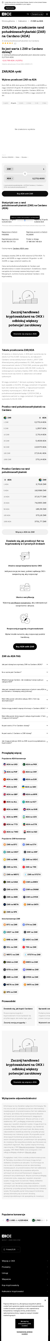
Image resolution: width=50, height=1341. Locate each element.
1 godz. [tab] (5, 103)
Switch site (10, 8)
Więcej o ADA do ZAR (25, 532)
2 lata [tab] (44, 103)
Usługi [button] (5, 1273)
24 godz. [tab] (13, 103)
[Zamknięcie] (45, 1300)
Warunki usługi (30, 1152)
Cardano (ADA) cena (20, 248)
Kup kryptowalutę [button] (10, 1285)
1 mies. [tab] (29, 103)
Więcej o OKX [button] (8, 1261)
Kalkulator (22, 21)
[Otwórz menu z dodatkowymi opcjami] (47, 14)
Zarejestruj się (37, 14)
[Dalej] (46, 1220)
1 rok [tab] (36, 103)
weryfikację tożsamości (20, 603)
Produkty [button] (6, 1267)
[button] (28, 14)
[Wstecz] (3, 1220)
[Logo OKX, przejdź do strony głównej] (6, 14)
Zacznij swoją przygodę (14, 1023)
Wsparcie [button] (6, 1279)
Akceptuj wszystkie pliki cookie (24, 1324)
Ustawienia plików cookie (24, 1333)
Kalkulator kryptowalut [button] (13, 1291)
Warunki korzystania (26, 1147)
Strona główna (8, 21)
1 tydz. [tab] (21, 103)
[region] (24, 1319)
